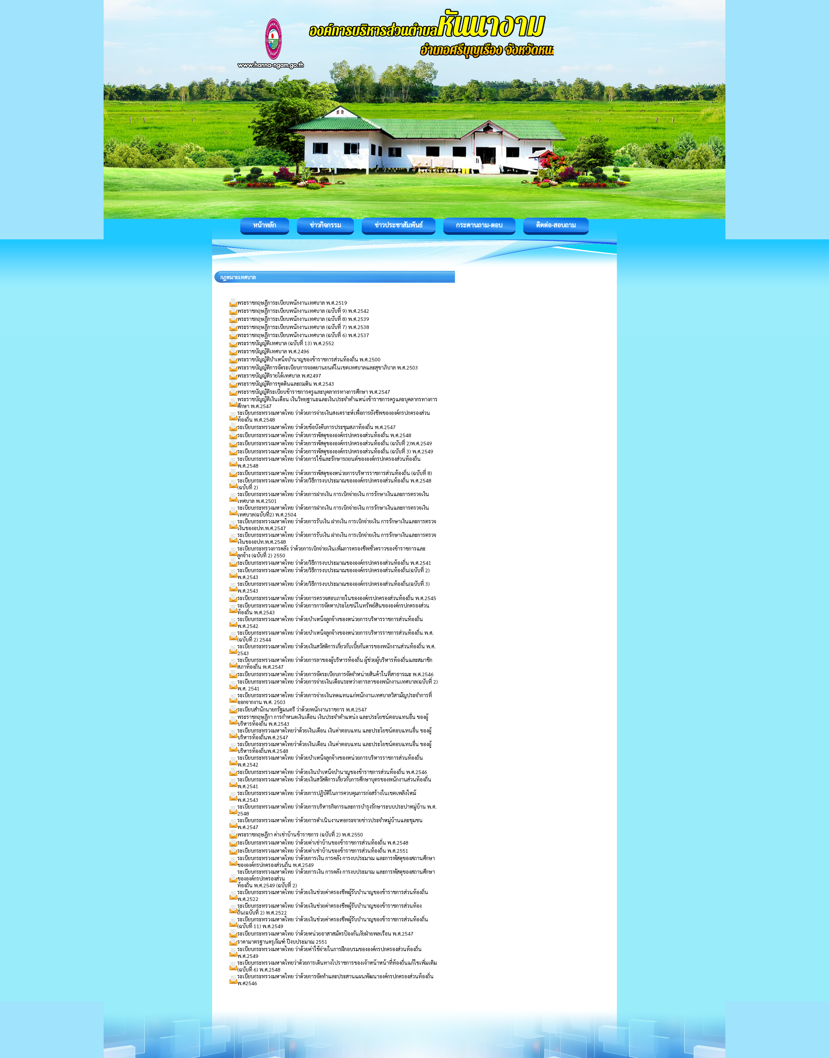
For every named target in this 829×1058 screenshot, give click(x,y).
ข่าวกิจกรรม (325, 225)
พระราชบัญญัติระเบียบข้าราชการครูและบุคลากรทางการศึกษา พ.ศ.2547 (313, 391)
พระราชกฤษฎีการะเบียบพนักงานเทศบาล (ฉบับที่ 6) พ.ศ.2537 (303, 335)
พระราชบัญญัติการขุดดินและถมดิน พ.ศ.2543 (285, 383)
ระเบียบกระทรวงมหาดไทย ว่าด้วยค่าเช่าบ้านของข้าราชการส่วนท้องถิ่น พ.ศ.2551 (322, 850)
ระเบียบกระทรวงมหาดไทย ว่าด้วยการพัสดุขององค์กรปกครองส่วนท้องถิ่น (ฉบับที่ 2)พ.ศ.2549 (334, 443)
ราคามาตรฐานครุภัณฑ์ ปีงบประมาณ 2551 (282, 941)
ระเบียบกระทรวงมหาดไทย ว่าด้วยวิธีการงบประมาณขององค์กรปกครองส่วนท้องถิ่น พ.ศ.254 (332, 562)
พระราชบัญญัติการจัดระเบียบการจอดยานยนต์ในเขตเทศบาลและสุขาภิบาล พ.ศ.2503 (327, 367)
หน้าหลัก (264, 225)
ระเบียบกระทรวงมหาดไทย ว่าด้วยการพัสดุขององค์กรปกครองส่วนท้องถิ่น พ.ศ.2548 (324, 435)
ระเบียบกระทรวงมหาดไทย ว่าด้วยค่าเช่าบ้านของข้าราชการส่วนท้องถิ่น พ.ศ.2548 (322, 842)
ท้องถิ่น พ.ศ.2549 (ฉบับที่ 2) (267, 885)
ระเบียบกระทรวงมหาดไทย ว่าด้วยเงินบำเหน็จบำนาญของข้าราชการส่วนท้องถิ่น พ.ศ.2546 (332, 771)
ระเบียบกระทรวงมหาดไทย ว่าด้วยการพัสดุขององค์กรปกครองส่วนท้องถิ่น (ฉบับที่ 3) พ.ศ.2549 (335, 451)
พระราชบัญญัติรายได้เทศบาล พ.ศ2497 (279, 375)
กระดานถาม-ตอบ (479, 225)
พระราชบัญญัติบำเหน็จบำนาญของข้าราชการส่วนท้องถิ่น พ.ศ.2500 (308, 359)
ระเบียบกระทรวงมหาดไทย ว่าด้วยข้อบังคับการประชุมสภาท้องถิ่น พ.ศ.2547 (316, 427)
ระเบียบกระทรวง (255, 548)
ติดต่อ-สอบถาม (556, 225)
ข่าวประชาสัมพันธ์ (399, 225)
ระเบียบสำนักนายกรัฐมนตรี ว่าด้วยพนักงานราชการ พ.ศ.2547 (302, 709)
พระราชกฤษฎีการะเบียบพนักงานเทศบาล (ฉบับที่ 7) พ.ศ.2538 (303, 327)
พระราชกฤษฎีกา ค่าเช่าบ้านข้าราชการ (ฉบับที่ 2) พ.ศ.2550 (300, 834)
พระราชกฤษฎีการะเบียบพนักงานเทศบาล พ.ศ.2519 (292, 302)
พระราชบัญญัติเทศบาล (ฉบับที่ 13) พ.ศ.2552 (285, 343)
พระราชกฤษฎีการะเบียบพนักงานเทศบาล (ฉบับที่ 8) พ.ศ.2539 (303, 318)
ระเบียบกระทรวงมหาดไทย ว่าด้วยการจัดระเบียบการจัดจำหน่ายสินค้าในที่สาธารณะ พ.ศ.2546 (335, 674)
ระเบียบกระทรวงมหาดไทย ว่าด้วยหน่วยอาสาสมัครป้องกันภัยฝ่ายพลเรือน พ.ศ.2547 (325, 933)
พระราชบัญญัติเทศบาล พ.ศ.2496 (273, 351)
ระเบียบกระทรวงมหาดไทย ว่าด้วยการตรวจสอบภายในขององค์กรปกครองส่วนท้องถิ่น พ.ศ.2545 (336, 598)
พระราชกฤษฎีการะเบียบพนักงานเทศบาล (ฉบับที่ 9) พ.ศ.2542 (303, 310)
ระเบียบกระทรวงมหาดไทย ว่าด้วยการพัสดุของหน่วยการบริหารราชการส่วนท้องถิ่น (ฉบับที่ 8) (334, 473)
